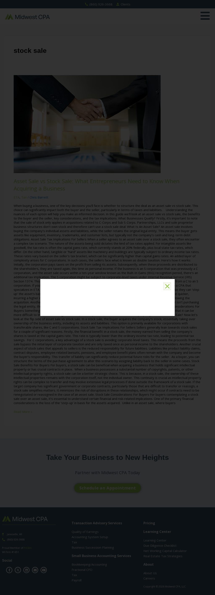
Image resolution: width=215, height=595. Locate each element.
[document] (107, 297)
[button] (167, 286)
